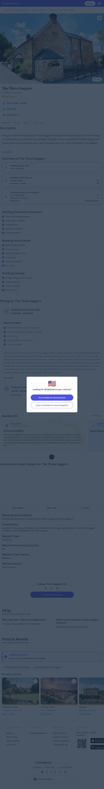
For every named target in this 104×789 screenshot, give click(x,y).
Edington (17, 92)
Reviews (26, 122)
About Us (10, 733)
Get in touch (39, 122)
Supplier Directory (61, 737)
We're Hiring (11, 737)
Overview (6, 122)
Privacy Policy (50, 767)
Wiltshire (8, 92)
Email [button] (53, 508)
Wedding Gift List (60, 744)
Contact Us (11, 744)
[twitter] (51, 588)
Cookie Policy (36, 767)
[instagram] (57, 588)
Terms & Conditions (65, 767)
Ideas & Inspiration (61, 740)
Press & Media (12, 740)
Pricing (16, 122)
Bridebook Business (38, 733)
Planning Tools (59, 733)
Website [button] (20, 508)
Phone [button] (86, 508)
